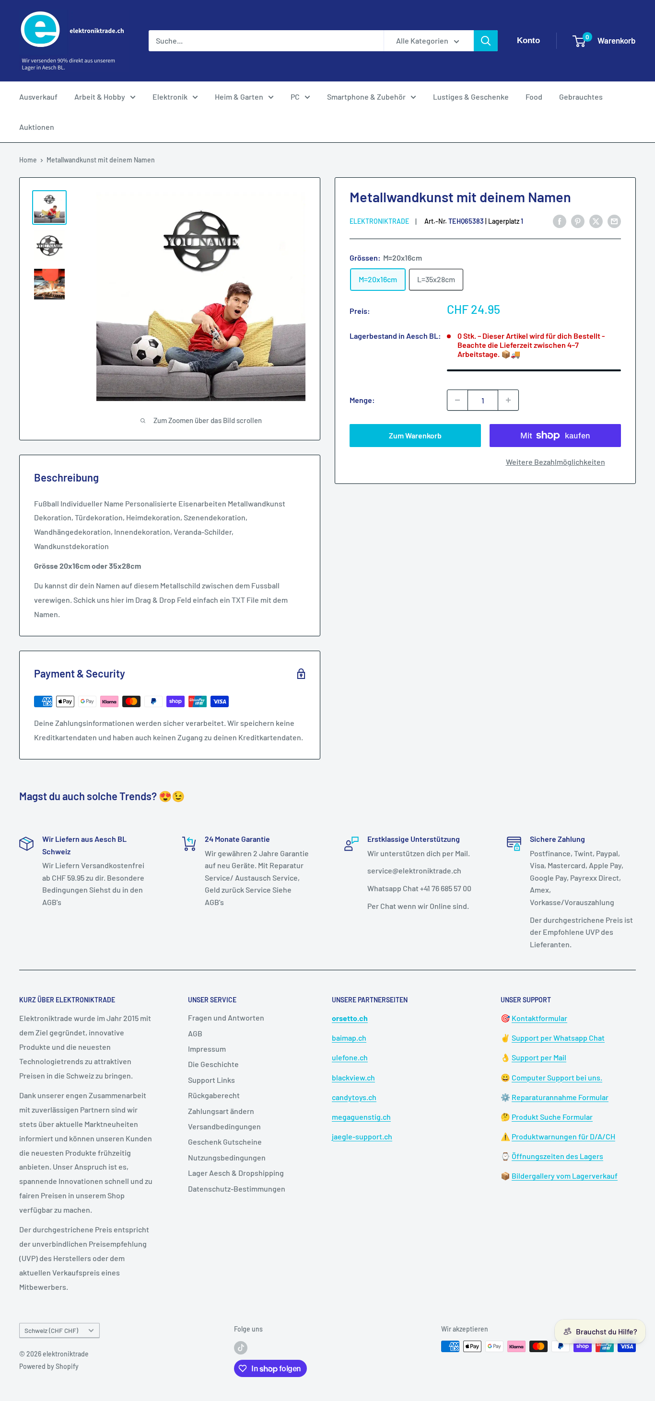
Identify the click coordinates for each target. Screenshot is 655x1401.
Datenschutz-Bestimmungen (236, 1188)
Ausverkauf (38, 96)
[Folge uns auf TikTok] (240, 1347)
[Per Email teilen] (614, 220)
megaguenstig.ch (361, 1116)
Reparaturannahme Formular (560, 1097)
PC (295, 96)
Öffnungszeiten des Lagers (557, 1155)
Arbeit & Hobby (99, 96)
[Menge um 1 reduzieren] (457, 400)
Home (28, 160)
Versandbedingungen (224, 1126)
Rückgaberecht (214, 1095)
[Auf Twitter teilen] (596, 220)
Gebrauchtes (581, 96)
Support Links (211, 1079)
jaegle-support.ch (362, 1136)
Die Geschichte (213, 1063)
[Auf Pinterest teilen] (578, 220)
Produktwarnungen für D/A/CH (563, 1136)
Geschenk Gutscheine (225, 1141)
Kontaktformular (539, 1017)
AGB (195, 1033)
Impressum (207, 1048)
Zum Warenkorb (415, 435)
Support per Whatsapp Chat (558, 1037)
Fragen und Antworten (226, 1017)
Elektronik (169, 96)
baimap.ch (349, 1037)
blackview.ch (353, 1077)
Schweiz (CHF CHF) (51, 1330)
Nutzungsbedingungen (227, 1157)
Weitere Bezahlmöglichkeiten (555, 461)
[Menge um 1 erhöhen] (508, 400)
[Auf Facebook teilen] (559, 220)
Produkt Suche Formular (552, 1116)
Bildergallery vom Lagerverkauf (565, 1175)
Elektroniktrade (379, 221)
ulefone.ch (350, 1057)
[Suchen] (486, 40)
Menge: (362, 399)
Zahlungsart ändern (221, 1110)
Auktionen (36, 126)
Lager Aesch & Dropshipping (236, 1172)
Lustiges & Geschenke (471, 96)
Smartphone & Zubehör (366, 96)
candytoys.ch (354, 1097)
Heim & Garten (239, 96)
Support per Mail (539, 1057)
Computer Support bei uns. (557, 1077)
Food (534, 96)
